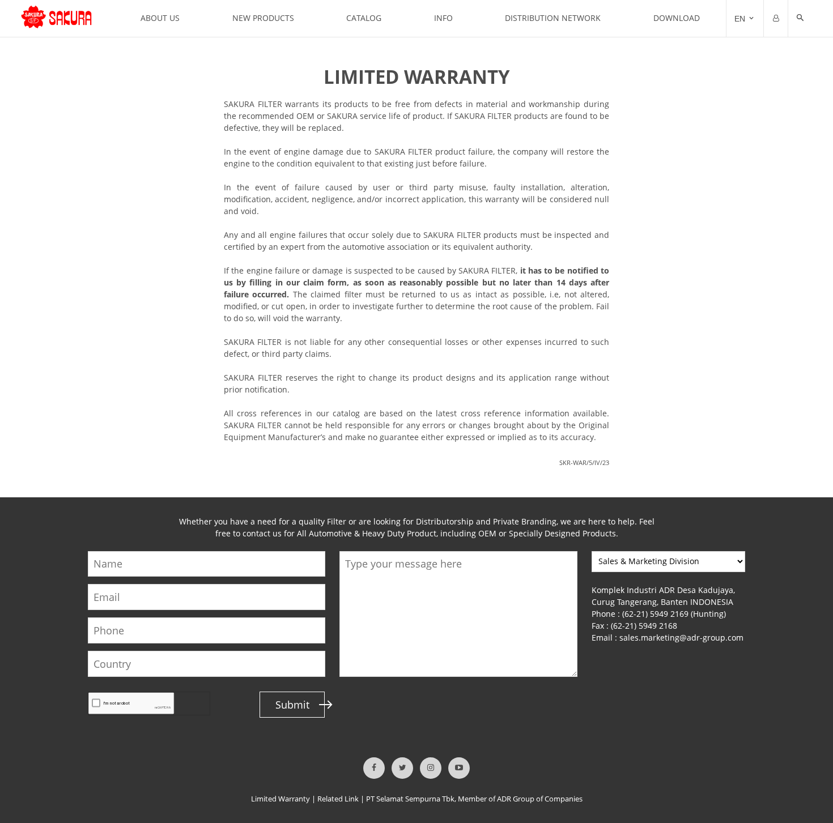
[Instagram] (430, 768)
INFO (443, 17)
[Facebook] (374, 768)
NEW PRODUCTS (263, 17)
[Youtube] (459, 768)
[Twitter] (402, 768)
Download (676, 17)
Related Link (338, 799)
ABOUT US (160, 17)
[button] (800, 18)
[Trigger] (776, 18)
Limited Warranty (280, 799)
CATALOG (363, 17)
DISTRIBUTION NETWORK (553, 17)
